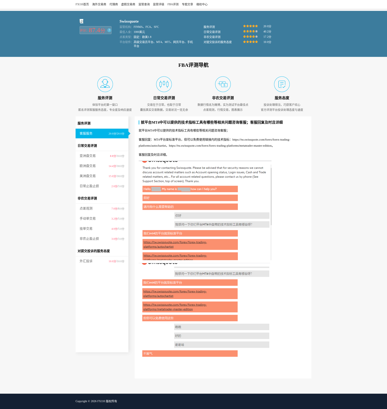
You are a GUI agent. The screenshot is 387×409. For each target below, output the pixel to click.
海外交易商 (99, 4)
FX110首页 (82, 4)
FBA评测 (173, 4)
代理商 (113, 4)
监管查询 (144, 4)
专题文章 (187, 4)
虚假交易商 (128, 4)
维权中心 (202, 4)
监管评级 (158, 4)
